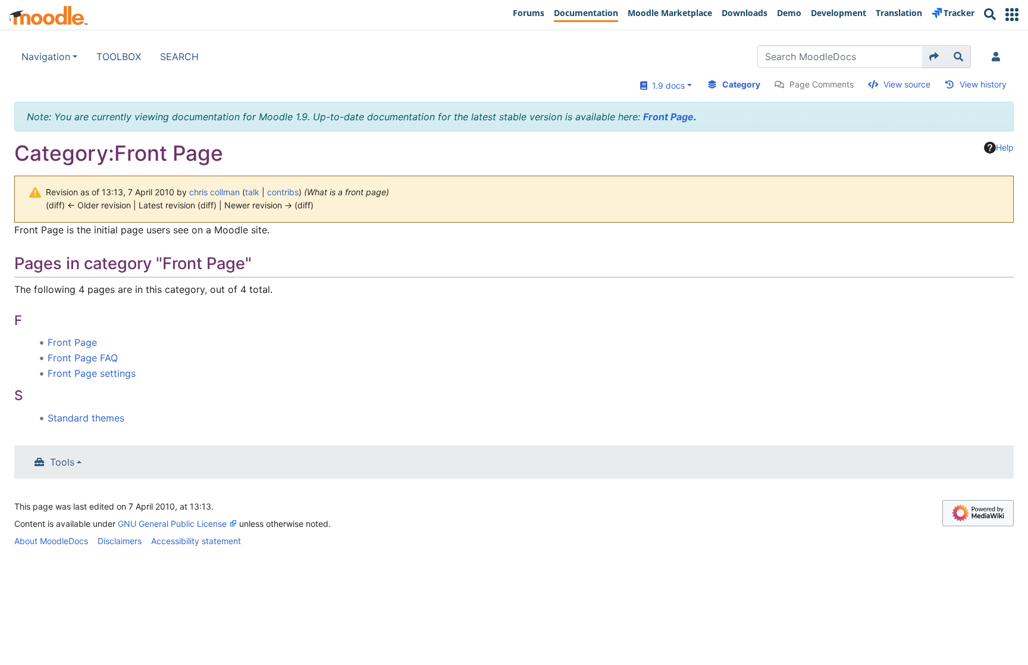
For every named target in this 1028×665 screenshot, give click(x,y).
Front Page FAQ (83, 358)
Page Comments (821, 84)
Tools (62, 462)
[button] (1012, 14)
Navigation (45, 57)
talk (252, 192)
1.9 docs (666, 85)
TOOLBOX (118, 57)
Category (741, 84)
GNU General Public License (172, 524)
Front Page (668, 117)
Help (1005, 147)
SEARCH (179, 57)
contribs (283, 192)
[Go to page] (934, 56)
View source (906, 84)
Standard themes (86, 418)
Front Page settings (92, 373)
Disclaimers (120, 541)
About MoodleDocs (51, 541)
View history (983, 84)
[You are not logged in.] (998, 56)
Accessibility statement (196, 541)
